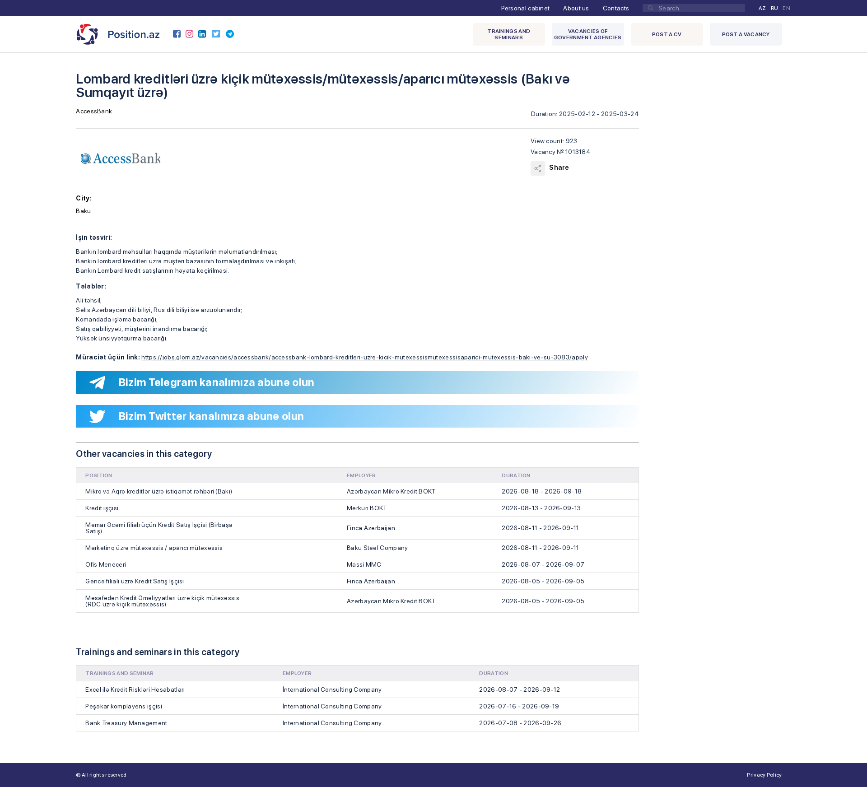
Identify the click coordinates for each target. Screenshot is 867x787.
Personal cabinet (525, 8)
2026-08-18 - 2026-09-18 (542, 491)
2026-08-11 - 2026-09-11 (540, 527)
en (786, 8)
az (762, 8)
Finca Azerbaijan (371, 527)
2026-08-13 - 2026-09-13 (541, 508)
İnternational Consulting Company (332, 689)
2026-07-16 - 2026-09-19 (519, 706)
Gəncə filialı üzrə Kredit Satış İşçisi (134, 581)
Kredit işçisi (101, 508)
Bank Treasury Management (126, 722)
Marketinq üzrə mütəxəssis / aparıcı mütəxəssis (154, 547)
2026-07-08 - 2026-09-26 (520, 722)
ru (774, 8)
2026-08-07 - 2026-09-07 (543, 564)
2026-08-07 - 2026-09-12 (519, 689)
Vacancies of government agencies (588, 34)
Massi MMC (364, 564)
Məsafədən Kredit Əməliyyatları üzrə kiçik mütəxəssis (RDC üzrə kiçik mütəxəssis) (162, 601)
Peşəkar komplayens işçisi (123, 706)
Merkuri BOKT (367, 508)
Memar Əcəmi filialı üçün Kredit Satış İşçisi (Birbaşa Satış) (159, 528)
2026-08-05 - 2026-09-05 (543, 581)
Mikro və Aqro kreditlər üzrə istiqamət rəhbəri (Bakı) (158, 491)
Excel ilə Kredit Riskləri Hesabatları (135, 689)
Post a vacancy (746, 34)
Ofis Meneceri (105, 564)
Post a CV (667, 34)
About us (576, 8)
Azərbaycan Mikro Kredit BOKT (391, 491)
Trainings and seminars (508, 34)
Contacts (616, 8)
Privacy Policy (764, 775)
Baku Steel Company (377, 547)
